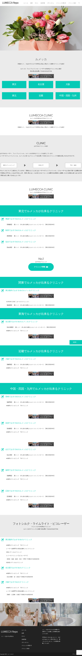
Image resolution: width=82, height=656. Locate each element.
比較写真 (24, 639)
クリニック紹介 (26, 648)
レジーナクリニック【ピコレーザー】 (17, 555)
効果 (23, 633)
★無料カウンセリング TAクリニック (17, 331)
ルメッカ (24, 630)
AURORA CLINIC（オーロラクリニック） (18, 301)
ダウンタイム (25, 642)
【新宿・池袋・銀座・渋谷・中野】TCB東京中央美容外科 (22, 559)
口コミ (23, 636)
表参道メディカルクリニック (14, 562)
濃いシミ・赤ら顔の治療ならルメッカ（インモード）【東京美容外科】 (34, 224)
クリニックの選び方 (27, 645)
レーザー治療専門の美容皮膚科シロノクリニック (20, 548)
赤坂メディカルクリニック (14, 552)
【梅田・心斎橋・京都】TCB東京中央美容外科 (19, 594)
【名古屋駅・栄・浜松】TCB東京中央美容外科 (19, 577)
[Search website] (79, 3)
